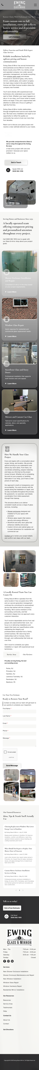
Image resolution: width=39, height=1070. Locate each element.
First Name (6, 708)
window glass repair (14, 76)
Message (6, 738)
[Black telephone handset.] (2, 6)
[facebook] (4, 961)
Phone (5, 731)
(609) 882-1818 (17, 171)
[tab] (11, 654)
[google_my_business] (12, 961)
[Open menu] (35, 5)
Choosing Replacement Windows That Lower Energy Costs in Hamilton (19, 828)
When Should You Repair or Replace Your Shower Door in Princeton (18, 850)
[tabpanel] (19, 672)
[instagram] (8, 961)
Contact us (8, 536)
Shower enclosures (14, 511)
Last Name (6, 716)
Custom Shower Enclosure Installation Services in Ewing (17, 872)
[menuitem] (19, 971)
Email (5, 723)
